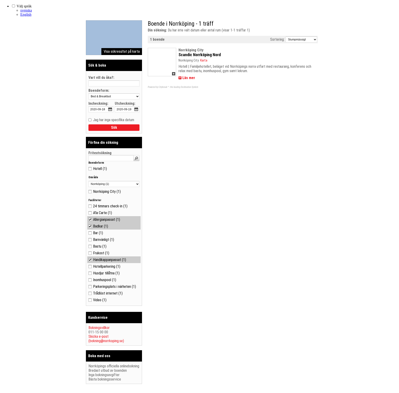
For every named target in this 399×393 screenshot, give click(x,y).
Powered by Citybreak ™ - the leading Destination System (173, 87)
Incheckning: (98, 104)
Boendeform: (98, 91)
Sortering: (277, 39)
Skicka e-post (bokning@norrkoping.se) (106, 338)
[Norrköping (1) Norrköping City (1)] (113, 184)
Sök (114, 127)
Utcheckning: (125, 104)
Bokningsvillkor (99, 327)
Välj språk (24, 6)
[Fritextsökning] (136, 158)
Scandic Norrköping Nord (199, 54)
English (25, 14)
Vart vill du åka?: (101, 78)
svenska (26, 10)
